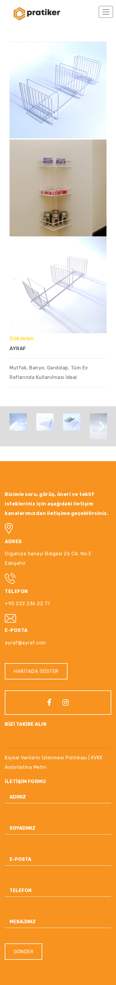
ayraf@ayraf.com (25, 643)
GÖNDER (23, 951)
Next (101, 426)
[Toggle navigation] (106, 12)
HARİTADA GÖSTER (36, 671)
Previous (14, 426)
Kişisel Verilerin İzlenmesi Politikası (46, 758)
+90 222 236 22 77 (27, 603)
